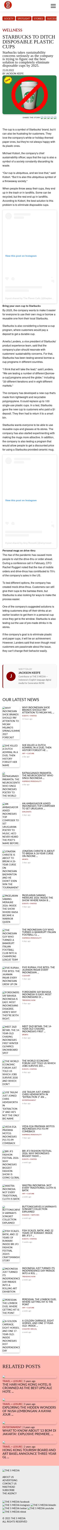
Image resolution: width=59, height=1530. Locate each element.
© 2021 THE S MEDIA (13, 1518)
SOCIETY (8, 19)
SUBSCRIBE (8, 1490)
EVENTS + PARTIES (29, 716)
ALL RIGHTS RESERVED (14, 1522)
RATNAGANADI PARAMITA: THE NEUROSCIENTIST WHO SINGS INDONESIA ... (37, 775)
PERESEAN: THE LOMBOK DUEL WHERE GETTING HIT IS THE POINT (39, 1302)
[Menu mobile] (53, 6)
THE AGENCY (9, 1493)
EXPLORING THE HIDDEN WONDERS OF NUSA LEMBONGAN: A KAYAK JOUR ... (29, 1411)
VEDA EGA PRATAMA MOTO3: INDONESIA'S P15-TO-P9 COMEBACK (38, 1129)
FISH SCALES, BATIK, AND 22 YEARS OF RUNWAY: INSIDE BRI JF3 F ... (37, 1233)
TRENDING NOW (28, 1000)
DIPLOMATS (26, 812)
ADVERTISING (9, 1480)
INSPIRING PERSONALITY (31, 781)
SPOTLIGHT (24, 19)
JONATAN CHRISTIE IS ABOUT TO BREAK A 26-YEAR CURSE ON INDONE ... (38, 853)
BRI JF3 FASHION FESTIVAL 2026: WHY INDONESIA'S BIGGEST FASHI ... (37, 1153)
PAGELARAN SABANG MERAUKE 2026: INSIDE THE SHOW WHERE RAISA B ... (37, 898)
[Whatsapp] (42, 117)
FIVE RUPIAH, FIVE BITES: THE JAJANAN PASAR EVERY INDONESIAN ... (38, 970)
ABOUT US (8, 1477)
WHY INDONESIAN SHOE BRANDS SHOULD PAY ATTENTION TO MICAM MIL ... (38, 710)
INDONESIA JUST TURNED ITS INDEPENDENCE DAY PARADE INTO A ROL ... (38, 1271)
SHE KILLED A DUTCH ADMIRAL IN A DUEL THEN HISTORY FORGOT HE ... (36, 748)
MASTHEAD (8, 1487)
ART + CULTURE (28, 753)
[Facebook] (45, 117)
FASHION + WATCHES (30, 1215)
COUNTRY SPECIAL (29, 1329)
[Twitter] (52, 117)
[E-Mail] (55, 117)
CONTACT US (9, 1484)
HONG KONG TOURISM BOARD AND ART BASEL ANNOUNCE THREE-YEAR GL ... (29, 1454)
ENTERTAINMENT (29, 1100)
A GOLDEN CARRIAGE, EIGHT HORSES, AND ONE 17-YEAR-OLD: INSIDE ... (38, 1323)
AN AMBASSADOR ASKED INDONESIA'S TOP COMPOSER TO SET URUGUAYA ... (38, 806)
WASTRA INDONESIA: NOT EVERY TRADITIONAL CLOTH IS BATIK (39, 1188)
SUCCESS (52, 19)
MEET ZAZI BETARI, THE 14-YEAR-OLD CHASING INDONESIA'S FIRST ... (37, 1029)
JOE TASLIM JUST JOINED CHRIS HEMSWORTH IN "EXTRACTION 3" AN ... (36, 1094)
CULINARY (26, 976)
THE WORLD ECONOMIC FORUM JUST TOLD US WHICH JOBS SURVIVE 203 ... (39, 1063)
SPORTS (25, 859)
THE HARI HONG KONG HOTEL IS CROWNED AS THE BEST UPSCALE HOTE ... (27, 1388)
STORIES (38, 19)
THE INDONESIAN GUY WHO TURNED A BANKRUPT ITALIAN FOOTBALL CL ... (39, 932)
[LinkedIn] (49, 117)
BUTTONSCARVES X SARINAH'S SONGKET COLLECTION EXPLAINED (39, 1209)
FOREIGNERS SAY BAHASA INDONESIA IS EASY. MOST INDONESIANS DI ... (36, 994)
